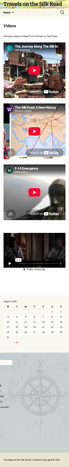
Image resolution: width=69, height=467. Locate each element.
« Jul (16, 342)
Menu (7, 12)
